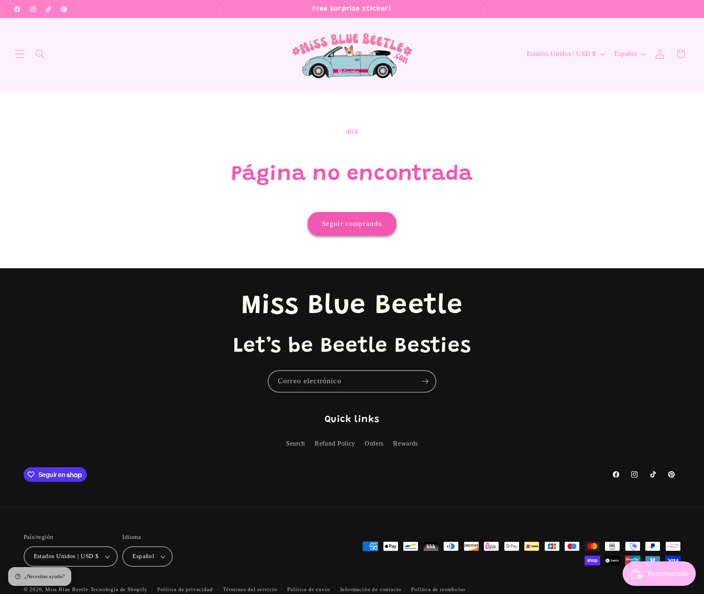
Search (295, 443)
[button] (19, 54)
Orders (374, 443)
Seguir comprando (352, 223)
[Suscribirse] (425, 381)
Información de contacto (371, 589)
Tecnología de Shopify (118, 589)
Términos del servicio (250, 589)
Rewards (405, 443)
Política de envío (308, 589)
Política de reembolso (438, 589)
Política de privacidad (185, 589)
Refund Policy (335, 443)
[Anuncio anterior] (219, 9)
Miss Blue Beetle (66, 589)
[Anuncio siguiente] (485, 9)
